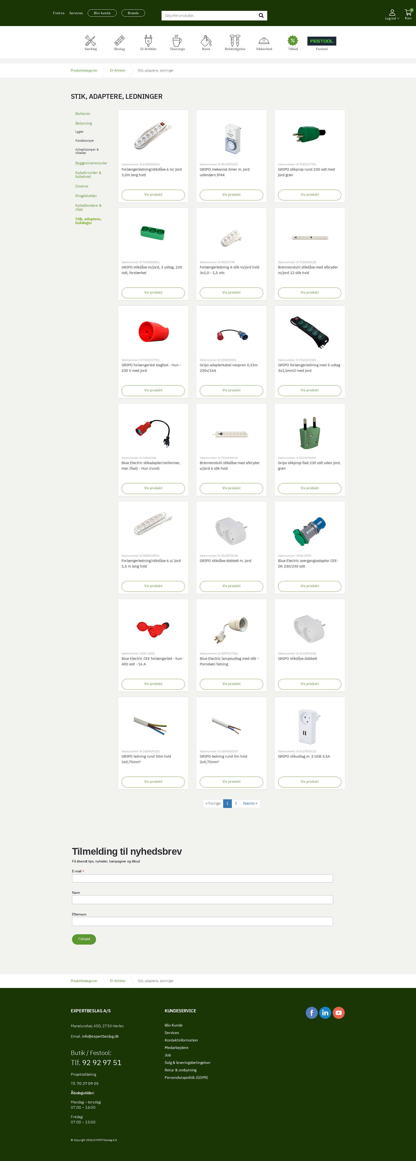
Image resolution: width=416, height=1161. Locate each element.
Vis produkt (153, 194)
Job (168, 1055)
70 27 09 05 (87, 1084)
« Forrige (213, 804)
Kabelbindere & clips (88, 208)
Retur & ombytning (180, 1070)
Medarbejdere (176, 1048)
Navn (76, 892)
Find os (59, 13)
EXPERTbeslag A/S (22, 13)
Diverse (81, 186)
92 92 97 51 (100, 1063)
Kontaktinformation (181, 1040)
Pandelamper (84, 140)
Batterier (83, 114)
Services (76, 13)
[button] (392, 25)
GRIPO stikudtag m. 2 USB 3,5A (304, 756)
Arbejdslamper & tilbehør (87, 151)
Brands (133, 13)
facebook (312, 1013)
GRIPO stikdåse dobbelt (297, 659)
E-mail (78, 871)
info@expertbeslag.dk (100, 1037)
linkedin (325, 1013)
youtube (339, 1013)
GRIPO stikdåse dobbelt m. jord (225, 561)
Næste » (250, 804)
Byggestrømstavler (91, 163)
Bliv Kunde (173, 1026)
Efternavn (79, 914)
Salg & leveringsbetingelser (188, 1063)
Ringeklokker (86, 196)
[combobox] (214, 15)
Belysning (83, 124)
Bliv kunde (102, 13)
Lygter (79, 131)
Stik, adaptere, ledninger (88, 221)
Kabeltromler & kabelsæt (88, 175)
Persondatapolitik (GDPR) (186, 1078)
